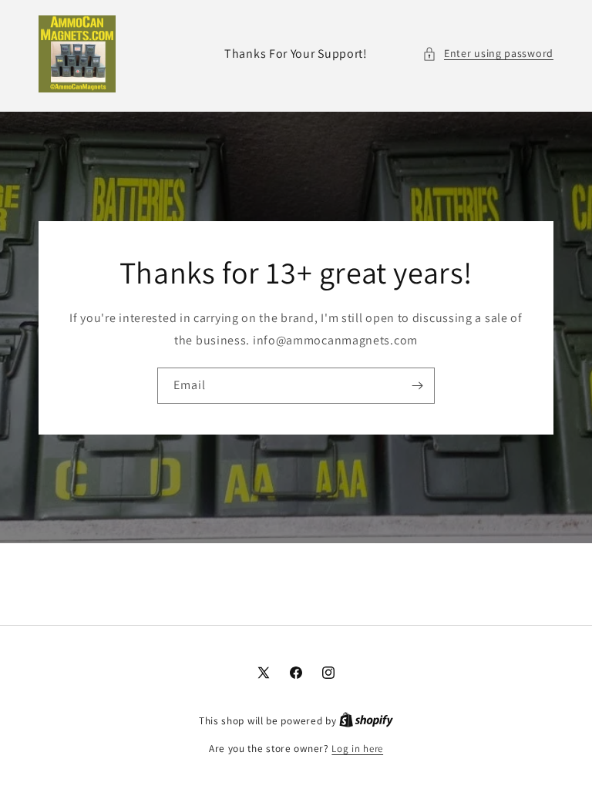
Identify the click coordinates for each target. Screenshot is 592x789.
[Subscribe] (417, 385)
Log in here (357, 748)
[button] (487, 53)
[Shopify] (366, 720)
